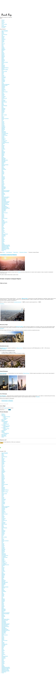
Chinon (3, 90)
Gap (2, 120)
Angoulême (3, 39)
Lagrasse (3, 559)
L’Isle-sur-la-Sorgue (5, 133)
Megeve (3, 153)
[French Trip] (6, 16)
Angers (3, 38)
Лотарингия (5, 418)
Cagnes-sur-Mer (4, 71)
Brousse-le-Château (5, 69)
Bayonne (3, 53)
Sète (2, 219)
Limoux (3, 146)
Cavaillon (3, 81)
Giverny (3, 121)
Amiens (3, 37)
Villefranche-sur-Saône (5, 247)
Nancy (3, 166)
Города (3, 21)
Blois (2, 486)
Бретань (3, 413)
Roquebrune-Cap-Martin (6, 190)
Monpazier (3, 159)
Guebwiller (3, 126)
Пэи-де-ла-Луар (4, 434)
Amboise (3, 36)
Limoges (3, 145)
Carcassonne (4, 499)
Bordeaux (3, 66)
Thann (3, 224)
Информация (4, 26)
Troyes (3, 231)
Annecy (3, 462)
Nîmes (3, 171)
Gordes (3, 122)
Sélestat (3, 217)
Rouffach (3, 193)
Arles (2, 44)
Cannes (3, 498)
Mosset (3, 163)
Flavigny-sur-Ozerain (5, 118)
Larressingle (4, 138)
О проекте (3, 27)
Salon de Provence (5, 212)
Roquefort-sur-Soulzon (5, 191)
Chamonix (3, 87)
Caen (2, 70)
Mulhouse (3, 165)
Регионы (3, 22)
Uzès (2, 655)
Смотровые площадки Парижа (8, 254)
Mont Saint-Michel (5, 582)
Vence (3, 237)
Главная (3, 19)
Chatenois (3, 511)
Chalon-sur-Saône (4, 85)
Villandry (3, 244)
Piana (3, 180)
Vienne (3, 243)
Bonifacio (3, 487)
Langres (3, 137)
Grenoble (3, 547)
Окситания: (4, 424)
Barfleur (3, 50)
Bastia (3, 474)
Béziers (3, 61)
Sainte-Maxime (4, 206)
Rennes (3, 185)
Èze (2, 115)
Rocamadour (4, 187)
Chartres (3, 510)
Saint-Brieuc (4, 198)
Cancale (3, 75)
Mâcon (3, 150)
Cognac (3, 93)
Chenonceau (4, 89)
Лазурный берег (6, 433)
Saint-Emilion (4, 199)
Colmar (3, 95)
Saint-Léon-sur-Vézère (5, 204)
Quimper (3, 184)
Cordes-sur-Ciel (4, 98)
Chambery (3, 86)
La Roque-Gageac (4, 135)
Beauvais (3, 55)
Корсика (3, 420)
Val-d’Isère (3, 234)
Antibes (3, 41)
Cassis (3, 78)
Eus (2, 113)
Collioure (3, 94)
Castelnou (3, 80)
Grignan (3, 125)
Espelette (3, 111)
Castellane (3, 79)
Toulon (3, 227)
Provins (3, 183)
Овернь (3, 431)
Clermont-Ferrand (4, 91)
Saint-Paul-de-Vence (5, 207)
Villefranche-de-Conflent (6, 667)
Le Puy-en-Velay (4, 140)
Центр (3, 436)
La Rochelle (4, 134)
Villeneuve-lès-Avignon (5, 248)
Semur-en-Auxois (4, 218)
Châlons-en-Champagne (5, 84)
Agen (2, 31)
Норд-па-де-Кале (6, 428)
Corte (3, 99)
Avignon (3, 48)
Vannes (3, 238)
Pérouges (3, 177)
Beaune (3, 54)
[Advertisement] (28, 6)
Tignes (3, 225)
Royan (3, 195)
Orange (3, 595)
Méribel (3, 155)
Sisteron (3, 220)
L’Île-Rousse (4, 132)
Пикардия (5, 429)
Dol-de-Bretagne (4, 105)
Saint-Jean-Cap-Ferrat (5, 202)
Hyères (3, 130)
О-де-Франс (4, 427)
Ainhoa (3, 32)
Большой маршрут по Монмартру (7, 401)
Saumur (3, 215)
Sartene (3, 214)
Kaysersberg (4, 131)
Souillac (3, 643)
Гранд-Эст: (3, 415)
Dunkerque (3, 108)
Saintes (3, 196)
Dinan (3, 103)
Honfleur (3, 128)
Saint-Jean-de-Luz (5, 203)
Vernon (3, 240)
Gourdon (3, 123)
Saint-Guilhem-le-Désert (6, 201)
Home (4, 252)
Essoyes (3, 534)
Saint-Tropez (4, 210)
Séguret (3, 216)
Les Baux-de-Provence (5, 142)
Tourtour (3, 230)
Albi (2, 35)
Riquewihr (3, 188)
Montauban (3, 583)
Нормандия (4, 430)
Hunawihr (3, 129)
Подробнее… (2, 303)
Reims (3, 607)
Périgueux (3, 176)
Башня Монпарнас (3, 373)
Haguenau (3, 127)
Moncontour (4, 158)
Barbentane (3, 49)
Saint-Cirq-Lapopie (5, 197)
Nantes (3, 167)
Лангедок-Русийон (7, 425)
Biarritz (3, 63)
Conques (3, 97)
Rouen (3, 192)
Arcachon (3, 43)
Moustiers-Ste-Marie (5, 164)
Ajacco (3, 33)
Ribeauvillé (3, 186)
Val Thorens (4, 235)
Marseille (3, 152)
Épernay (3, 110)
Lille (2, 144)
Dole (2, 106)
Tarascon (3, 223)
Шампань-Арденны (7, 416)
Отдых (3, 25)
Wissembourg (4, 249)
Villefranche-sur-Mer (5, 246)
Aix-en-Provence (4, 34)
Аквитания (5, 422)
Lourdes (3, 570)
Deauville (3, 523)
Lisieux (3, 147)
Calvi (2, 74)
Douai (3, 107)
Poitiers (3, 181)
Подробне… (38, 396)
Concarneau (4, 96)
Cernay (3, 83)
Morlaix (3, 162)
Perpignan (3, 178)
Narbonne (3, 168)
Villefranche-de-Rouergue (6, 245)
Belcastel (3, 56)
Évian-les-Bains (4, 114)
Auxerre (3, 47)
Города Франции (9, 252)
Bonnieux (3, 65)
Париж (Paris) (15, 252)
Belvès (3, 58)
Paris (2, 175)
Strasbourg (3, 222)
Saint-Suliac (4, 209)
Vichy (3, 242)
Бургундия (3, 414)
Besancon (3, 60)
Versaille (3, 241)
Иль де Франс (4, 419)
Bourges (3, 68)
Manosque (3, 151)
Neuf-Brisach (4, 169)
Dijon (3, 102)
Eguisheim (3, 109)
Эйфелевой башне (26, 373)
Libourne (3, 143)
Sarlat (3, 213)
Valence (3, 236)
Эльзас (5, 417)
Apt (2, 42)
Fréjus (3, 119)
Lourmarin (3, 571)
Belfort (3, 57)
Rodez (3, 189)
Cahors (3, 72)
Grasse (3, 546)
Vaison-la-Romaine (5, 233)
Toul (2, 226)
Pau (2, 174)
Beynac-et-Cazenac (5, 62)
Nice (2, 170)
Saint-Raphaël (4, 631)
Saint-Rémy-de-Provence (6, 208)
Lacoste (3, 558)
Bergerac (3, 59)
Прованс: (3, 432)
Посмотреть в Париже (23, 252)
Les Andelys (4, 141)
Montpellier (3, 161)
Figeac (3, 117)
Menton (3, 154)
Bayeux (3, 475)
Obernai (3, 172)
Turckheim (3, 232)
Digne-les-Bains (4, 101)
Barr (2, 51)
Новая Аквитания (5, 421)
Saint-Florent (4, 200)
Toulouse (3, 228)
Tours (3, 229)
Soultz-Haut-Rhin (4, 221)
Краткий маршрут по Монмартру (7, 400)
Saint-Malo (3, 205)
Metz (2, 156)
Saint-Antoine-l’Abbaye (5, 619)
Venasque (3, 239)
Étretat (3, 535)
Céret (2, 82)
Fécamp (3, 116)
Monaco (3, 157)
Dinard (3, 104)
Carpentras (3, 77)
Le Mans (3, 139)
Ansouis (3, 40)
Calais (3, 73)
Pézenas (3, 179)
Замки (3, 23)
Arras (3, 45)
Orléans (3, 173)
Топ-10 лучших (4, 24)
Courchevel (3, 522)
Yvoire (3, 250)
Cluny (3, 92)
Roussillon (3, 194)
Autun (3, 46)
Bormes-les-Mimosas (5, 67)
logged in (5, 407)
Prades (3, 182)
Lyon (2, 149)
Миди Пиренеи (6, 426)
